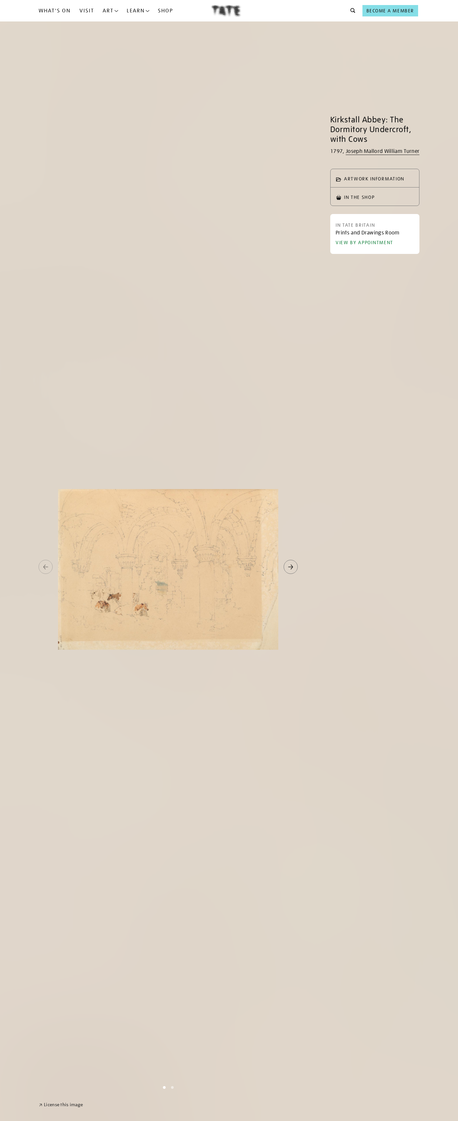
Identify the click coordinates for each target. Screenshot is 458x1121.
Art (108, 10)
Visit (86, 10)
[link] (61, 1105)
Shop (165, 10)
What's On (55, 10)
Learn (136, 10)
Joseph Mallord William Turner (382, 151)
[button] (351, 10)
